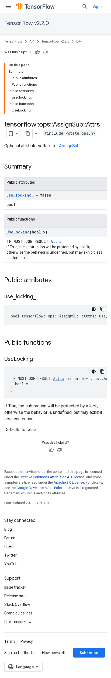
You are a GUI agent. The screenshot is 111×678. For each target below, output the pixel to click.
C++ (79, 41)
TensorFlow (13, 41)
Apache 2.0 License (69, 482)
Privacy (26, 641)
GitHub (10, 546)
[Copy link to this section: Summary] (37, 167)
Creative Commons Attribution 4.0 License (52, 477)
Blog (8, 529)
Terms (9, 641)
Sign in (98, 6)
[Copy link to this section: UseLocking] (38, 359)
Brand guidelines (18, 613)
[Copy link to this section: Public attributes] (57, 280)
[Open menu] (8, 6)
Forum (9, 538)
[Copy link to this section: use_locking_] (41, 297)
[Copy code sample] (102, 309)
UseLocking (18, 232)
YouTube (12, 564)
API (31, 41)
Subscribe (89, 652)
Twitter (10, 555)
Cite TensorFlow (18, 622)
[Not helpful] (45, 52)
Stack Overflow (17, 604)
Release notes (16, 596)
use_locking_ (20, 195)
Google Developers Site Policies (41, 488)
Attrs (56, 241)
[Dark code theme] (93, 309)
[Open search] (85, 6)
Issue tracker (15, 587)
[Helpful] (37, 52)
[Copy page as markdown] (28, 133)
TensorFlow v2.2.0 (26, 23)
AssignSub (69, 145)
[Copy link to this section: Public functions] (56, 343)
